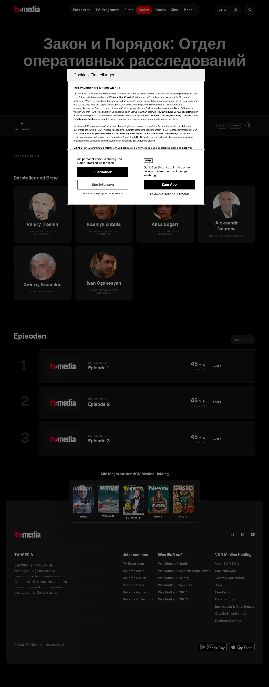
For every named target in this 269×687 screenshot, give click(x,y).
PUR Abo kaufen (169, 184)
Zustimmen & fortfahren (102, 172)
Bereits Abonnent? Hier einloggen (169, 193)
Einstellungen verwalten (102, 184)
